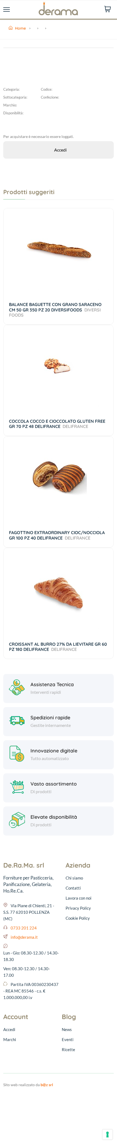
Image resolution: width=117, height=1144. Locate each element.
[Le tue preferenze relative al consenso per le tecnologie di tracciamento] (107, 1134)
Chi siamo (74, 877)
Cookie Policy (78, 918)
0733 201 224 (24, 927)
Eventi (67, 1039)
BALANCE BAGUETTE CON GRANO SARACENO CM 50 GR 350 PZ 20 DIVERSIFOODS (55, 309)
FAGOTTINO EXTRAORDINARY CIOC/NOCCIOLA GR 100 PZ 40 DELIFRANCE (57, 535)
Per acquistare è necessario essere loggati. (38, 136)
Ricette (68, 1049)
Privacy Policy (78, 908)
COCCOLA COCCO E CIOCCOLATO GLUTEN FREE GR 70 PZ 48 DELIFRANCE (57, 423)
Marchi (9, 1039)
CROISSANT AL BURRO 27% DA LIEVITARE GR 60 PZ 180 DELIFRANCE (58, 646)
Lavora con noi (78, 898)
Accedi (9, 1029)
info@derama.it (24, 937)
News (67, 1029)
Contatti (73, 887)
